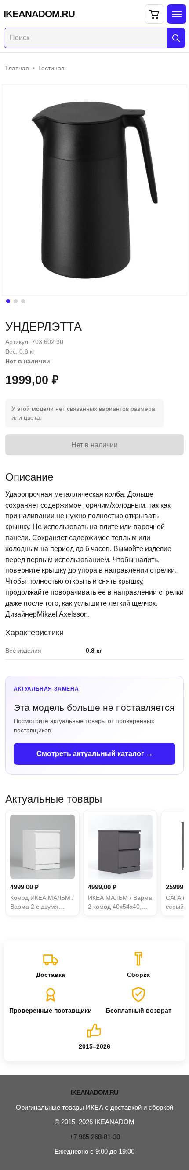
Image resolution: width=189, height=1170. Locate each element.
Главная (17, 68)
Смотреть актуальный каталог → (94, 753)
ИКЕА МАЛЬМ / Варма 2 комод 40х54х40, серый (120, 902)
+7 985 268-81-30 (94, 1137)
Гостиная (51, 68)
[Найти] (176, 38)
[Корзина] (154, 14)
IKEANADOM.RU (39, 14)
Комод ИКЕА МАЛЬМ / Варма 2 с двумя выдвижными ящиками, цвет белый (42, 902)
